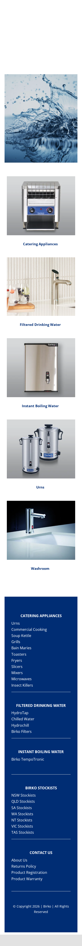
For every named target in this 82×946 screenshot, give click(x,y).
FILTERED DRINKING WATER (41, 705)
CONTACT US (41, 852)
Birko (47, 906)
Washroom (40, 568)
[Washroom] (41, 530)
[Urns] (41, 449)
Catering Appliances (40, 244)
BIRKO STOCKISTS (41, 787)
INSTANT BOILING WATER (41, 751)
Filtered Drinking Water (40, 324)
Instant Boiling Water (40, 406)
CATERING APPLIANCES (41, 615)
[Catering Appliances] (41, 205)
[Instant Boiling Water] (41, 367)
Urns (40, 487)
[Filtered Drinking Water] (41, 286)
